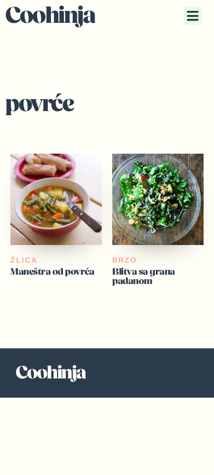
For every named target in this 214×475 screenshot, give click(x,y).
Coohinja (50, 15)
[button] (193, 16)
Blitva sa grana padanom (143, 276)
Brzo (124, 260)
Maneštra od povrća (52, 272)
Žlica (23, 260)
